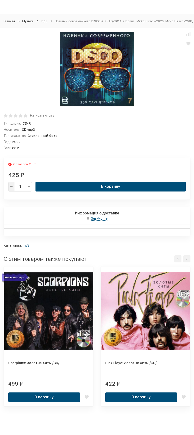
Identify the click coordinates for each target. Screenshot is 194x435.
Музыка (28, 21)
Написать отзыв (42, 115)
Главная (9, 21)
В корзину (110, 186)
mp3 (44, 21)
